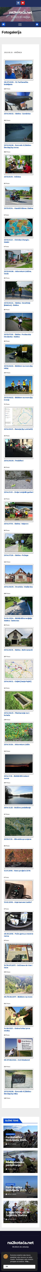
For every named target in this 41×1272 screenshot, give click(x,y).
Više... (27, 1261)
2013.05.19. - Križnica (12, 177)
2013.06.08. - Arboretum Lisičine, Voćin (17, 272)
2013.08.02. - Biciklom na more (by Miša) (18, 367)
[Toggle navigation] (20, 24)
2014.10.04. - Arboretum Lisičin (17, 744)
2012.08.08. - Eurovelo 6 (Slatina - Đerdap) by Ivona (18, 146)
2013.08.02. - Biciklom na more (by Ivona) (18, 398)
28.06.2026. (12, 1169)
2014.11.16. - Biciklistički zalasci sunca (16, 777)
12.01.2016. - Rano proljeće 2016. (17, 871)
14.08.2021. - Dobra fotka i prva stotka (17, 1029)
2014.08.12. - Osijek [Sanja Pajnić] (17, 681)
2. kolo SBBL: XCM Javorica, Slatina (17, 1214)
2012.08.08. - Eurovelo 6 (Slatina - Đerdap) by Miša (18, 1092)
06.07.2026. (12, 1144)
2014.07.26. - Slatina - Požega (16, 555)
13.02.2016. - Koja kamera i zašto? (18, 902)
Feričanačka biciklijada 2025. (16, 1189)
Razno (8, 1209)
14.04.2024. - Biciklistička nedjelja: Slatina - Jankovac (18, 619)
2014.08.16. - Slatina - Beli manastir (18, 650)
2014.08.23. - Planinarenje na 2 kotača (16, 714)
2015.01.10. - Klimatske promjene (17, 839)
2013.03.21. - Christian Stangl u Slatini (16, 241)
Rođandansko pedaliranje (15, 1164)
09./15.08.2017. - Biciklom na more (18, 997)
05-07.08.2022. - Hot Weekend (17, 1060)
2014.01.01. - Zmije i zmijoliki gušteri (18, 492)
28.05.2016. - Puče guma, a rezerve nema (18, 935)
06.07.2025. (12, 1194)
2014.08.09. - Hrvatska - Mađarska (18, 587)
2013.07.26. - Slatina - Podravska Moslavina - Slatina (17, 335)
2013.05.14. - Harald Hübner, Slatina (18, 208)
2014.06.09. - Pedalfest (13, 461)
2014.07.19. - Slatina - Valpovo (16, 524)
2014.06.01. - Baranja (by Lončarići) (18, 429)
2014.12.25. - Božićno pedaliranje (17, 807)
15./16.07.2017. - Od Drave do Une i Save (18, 966)
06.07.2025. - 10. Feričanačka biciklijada (16, 83)
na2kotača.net (20, 12)
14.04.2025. (12, 1219)
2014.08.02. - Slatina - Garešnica (17, 114)
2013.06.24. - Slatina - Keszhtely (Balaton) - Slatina (17, 304)
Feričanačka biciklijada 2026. (16, 1139)
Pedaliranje (10, 1134)
